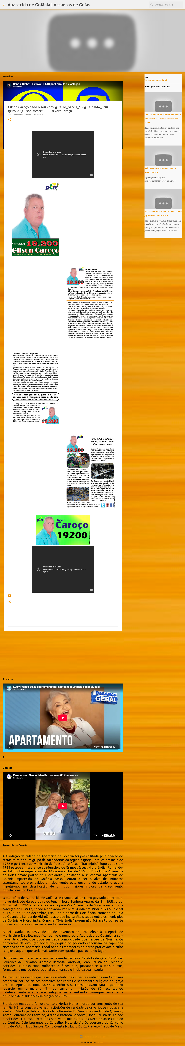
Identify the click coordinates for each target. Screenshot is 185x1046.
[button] (9, 120)
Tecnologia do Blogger (94, 1036)
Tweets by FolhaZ (11, 762)
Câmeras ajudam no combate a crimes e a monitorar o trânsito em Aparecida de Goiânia (163, 119)
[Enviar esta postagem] (9, 596)
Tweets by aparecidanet (156, 80)
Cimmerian (100, 1042)
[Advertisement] (63, 654)
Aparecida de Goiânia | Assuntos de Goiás (49, 4)
